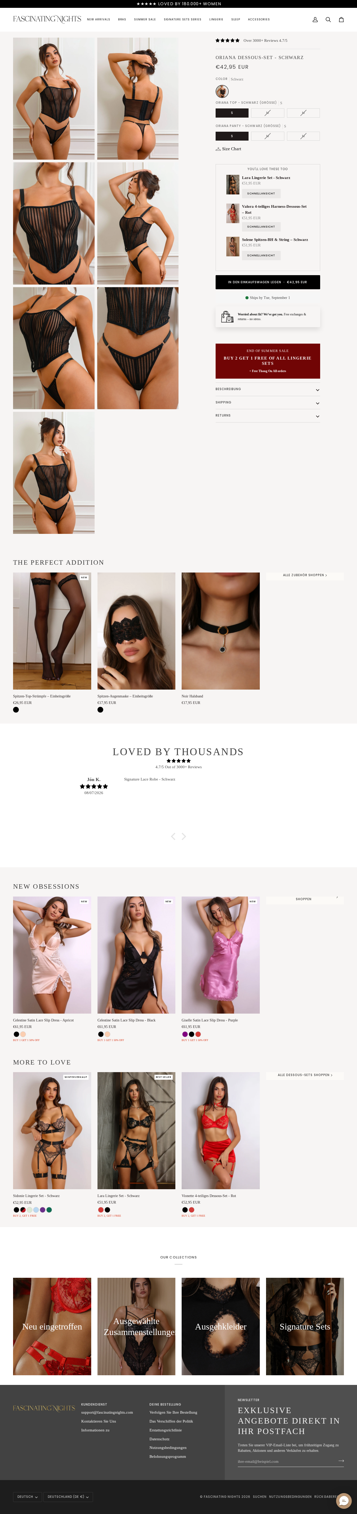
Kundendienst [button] (94, 1404)
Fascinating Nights (222, 1497)
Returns (223, 415)
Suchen (260, 1497)
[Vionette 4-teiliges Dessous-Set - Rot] (221, 1130)
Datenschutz (159, 1439)
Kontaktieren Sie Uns (98, 1421)
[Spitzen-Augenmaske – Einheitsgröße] (136, 631)
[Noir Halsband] (221, 631)
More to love (42, 1062)
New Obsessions (46, 886)
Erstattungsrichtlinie (165, 1430)
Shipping (224, 402)
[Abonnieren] (339, 1461)
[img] (178, 761)
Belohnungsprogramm (167, 1456)
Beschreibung (228, 389)
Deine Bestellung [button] (165, 1404)
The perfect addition (59, 562)
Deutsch (25, 1497)
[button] (98, 20)
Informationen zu (95, 1430)
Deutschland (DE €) (66, 1497)
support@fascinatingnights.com (107, 1412)
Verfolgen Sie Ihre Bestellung (173, 1412)
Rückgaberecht (329, 1497)
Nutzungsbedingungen (168, 1447)
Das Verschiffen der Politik (171, 1421)
